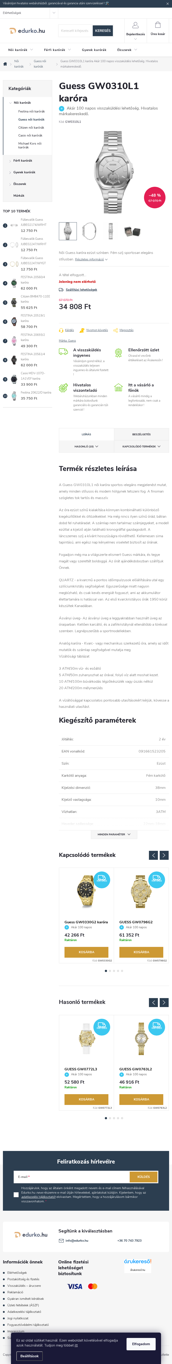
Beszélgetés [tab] (141, 434)
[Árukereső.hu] (137, 1263)
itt (76, 1345)
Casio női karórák (30, 135)
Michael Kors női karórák (29, 145)
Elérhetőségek (12, 13)
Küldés (144, 1177)
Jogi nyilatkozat (17, 1318)
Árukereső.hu (137, 1270)
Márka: (67, 341)
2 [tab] (110, 971)
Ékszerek (19, 184)
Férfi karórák (22, 160)
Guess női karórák (31, 119)
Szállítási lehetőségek (81, 290)
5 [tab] (122, 971)
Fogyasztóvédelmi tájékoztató (28, 1325)
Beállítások (29, 1356)
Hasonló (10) (84, 446)
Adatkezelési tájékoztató (24, 1312)
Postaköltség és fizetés (23, 1279)
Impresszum (15, 1331)
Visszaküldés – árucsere (24, 1286)
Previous (153, 855)
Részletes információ (89, 259)
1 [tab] (106, 971)
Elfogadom (141, 1344)
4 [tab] (118, 971)
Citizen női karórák (31, 127)
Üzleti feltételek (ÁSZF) (23, 1305)
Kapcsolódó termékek (139, 446)
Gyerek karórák (24, 172)
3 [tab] (114, 971)
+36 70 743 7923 (129, 1241)
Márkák (18, 196)
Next (164, 855)
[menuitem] (21, 50)
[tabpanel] (86, 915)
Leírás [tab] (86, 434)
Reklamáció (15, 1292)
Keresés (103, 30)
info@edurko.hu (77, 1241)
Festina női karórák (31, 111)
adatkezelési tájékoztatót (38, 1197)
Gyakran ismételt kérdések (25, 1299)
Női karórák (22, 103)
